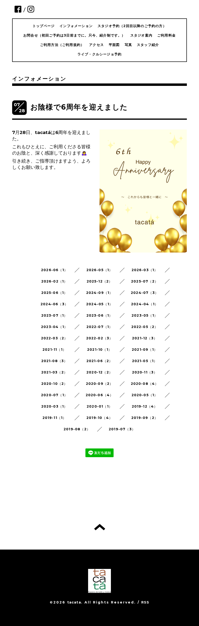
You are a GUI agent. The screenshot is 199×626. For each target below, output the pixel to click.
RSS (145, 602)
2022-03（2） (54, 338)
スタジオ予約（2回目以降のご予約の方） (132, 26)
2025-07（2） (144, 281)
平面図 (114, 45)
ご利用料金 (166, 35)
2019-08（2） (77, 429)
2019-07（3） (122, 429)
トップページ (44, 26)
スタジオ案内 (141, 35)
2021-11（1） (54, 349)
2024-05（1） (99, 304)
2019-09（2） (144, 418)
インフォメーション (76, 26)
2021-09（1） (145, 349)
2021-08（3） (54, 361)
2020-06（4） (100, 395)
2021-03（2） (54, 372)
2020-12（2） (99, 372)
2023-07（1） (54, 315)
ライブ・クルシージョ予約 (99, 54)
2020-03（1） (54, 406)
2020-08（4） (145, 383)
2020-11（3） (145, 372)
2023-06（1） (99, 315)
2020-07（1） (54, 395)
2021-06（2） (99, 361)
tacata (74, 602)
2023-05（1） (145, 315)
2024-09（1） (99, 293)
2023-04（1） (54, 327)
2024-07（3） (144, 293)
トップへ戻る (99, 527)
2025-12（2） (100, 281)
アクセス (96, 45)
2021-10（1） (99, 349)
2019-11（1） (54, 418)
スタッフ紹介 (148, 45)
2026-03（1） (145, 270)
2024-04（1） (144, 304)
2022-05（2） (144, 327)
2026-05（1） (99, 270)
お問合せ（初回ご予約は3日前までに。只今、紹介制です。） (74, 35)
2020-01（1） (99, 406)
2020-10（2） (54, 383)
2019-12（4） (145, 406)
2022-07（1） (99, 327)
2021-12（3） (144, 338)
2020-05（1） (145, 395)
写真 (128, 45)
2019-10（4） (99, 418)
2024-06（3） (54, 304)
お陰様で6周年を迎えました (79, 107)
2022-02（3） (99, 338)
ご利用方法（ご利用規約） (62, 45)
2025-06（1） (54, 293)
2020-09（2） (99, 383)
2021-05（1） (145, 361)
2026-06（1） (54, 270)
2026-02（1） (54, 281)
